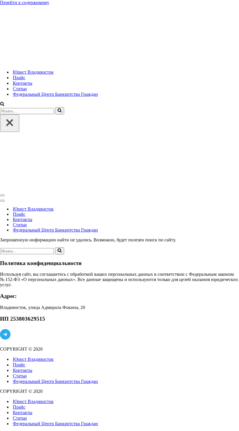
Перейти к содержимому (24, 2)
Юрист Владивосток (33, 72)
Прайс (19, 77)
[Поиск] (2, 104)
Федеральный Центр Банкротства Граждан (55, 94)
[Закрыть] (9, 123)
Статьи (20, 88)
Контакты (22, 83)
